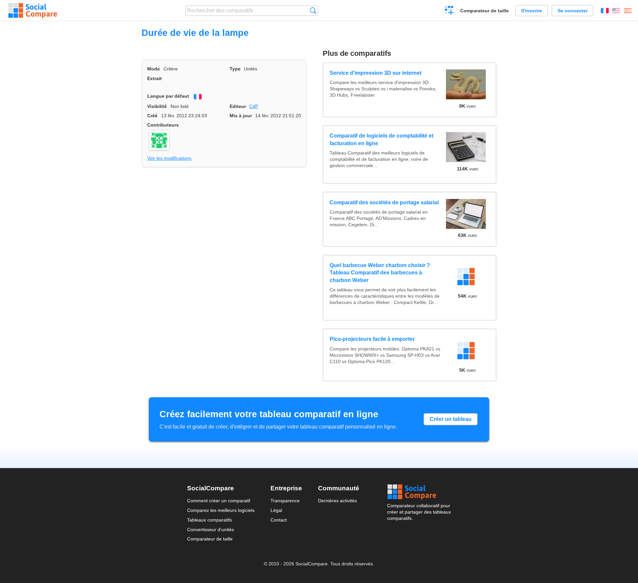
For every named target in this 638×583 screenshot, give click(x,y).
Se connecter (572, 10)
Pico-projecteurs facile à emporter (372, 339)
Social (419, 492)
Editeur (238, 106)
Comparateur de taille (484, 10)
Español (628, 10)
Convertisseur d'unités (210, 529)
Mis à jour (241, 115)
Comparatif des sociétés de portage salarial (384, 202)
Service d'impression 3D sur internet (375, 73)
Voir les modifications (169, 158)
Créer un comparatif (449, 11)
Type (235, 68)
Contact (278, 520)
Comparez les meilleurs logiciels (221, 510)
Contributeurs (163, 125)
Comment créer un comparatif (218, 500)
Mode (153, 68)
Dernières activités (337, 500)
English (616, 10)
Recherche (313, 10)
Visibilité (157, 106)
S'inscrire (531, 10)
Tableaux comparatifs (209, 520)
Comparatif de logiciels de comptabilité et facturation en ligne (381, 139)
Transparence (285, 500)
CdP (253, 106)
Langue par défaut (168, 96)
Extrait (154, 78)
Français (605, 10)
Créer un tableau (451, 419)
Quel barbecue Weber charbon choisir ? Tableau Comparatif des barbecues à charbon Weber (380, 272)
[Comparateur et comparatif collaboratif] (32, 10)
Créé (152, 115)
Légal (276, 510)
